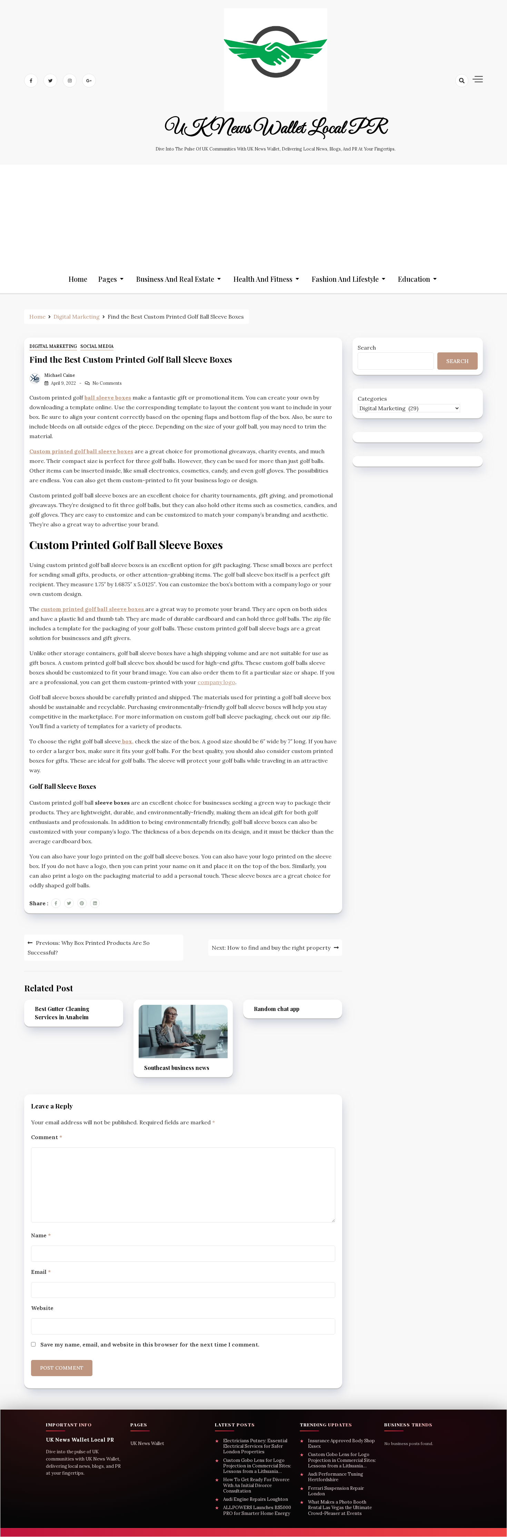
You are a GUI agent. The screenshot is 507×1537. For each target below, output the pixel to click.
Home (78, 278)
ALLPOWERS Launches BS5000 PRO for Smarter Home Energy (257, 1510)
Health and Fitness (262, 278)
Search (367, 347)
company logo (216, 682)
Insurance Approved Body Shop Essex (341, 1443)
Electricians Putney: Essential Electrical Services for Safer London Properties (255, 1446)
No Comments (107, 383)
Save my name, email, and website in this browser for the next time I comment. (149, 1344)
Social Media (96, 346)
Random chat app (276, 1008)
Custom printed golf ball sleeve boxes (81, 451)
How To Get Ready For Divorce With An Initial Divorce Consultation (256, 1485)
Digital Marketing (53, 346)
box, (127, 741)
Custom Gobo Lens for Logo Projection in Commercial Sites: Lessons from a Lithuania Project (257, 1466)
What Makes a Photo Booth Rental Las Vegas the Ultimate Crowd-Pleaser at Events (340, 1507)
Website (42, 1307)
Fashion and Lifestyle (345, 278)
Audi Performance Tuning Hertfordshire (335, 1477)
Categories (372, 398)
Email (41, 1271)
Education (414, 278)
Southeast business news (176, 1067)
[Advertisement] (253, 213)
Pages (107, 278)
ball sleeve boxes (107, 397)
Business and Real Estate (175, 278)
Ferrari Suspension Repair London (336, 1491)
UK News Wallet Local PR (275, 128)
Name (41, 1235)
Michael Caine (59, 375)
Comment (46, 1137)
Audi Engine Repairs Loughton (255, 1499)
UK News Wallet (147, 1443)
